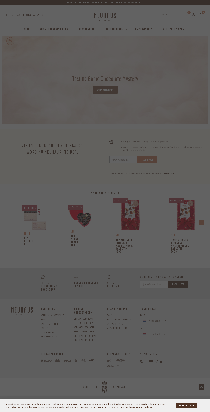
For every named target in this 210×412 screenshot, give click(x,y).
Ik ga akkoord (186, 405)
